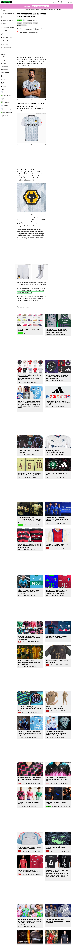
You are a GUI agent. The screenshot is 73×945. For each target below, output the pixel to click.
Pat (36, 20)
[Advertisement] (31, 45)
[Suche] (68, 2)
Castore (19, 23)
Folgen (55, 2)
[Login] (58, 2)
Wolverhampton (21, 25)
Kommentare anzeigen (23, 307)
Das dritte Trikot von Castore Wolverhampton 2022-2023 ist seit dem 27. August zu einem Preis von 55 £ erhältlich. (31, 290)
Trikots (35, 23)
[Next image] (45, 100)
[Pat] (24, 20)
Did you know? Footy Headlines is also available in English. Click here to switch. (43, 9)
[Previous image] (18, 100)
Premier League (27, 23)
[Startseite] (6, 2)
